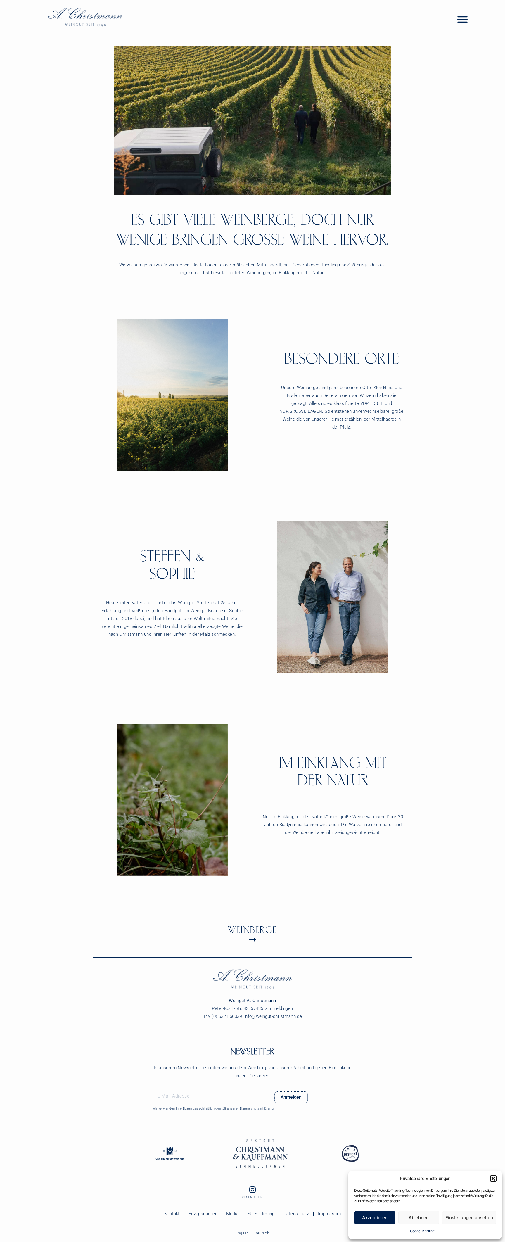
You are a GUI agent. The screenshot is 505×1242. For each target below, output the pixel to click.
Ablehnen (419, 1217)
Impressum (329, 1213)
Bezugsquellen (202, 1213)
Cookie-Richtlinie (422, 1231)
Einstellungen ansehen (469, 1217)
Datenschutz (296, 1213)
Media (232, 1213)
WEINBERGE (252, 929)
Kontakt (172, 1213)
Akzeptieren (375, 1217)
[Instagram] (252, 1189)
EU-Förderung (261, 1213)
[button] (493, 1178)
